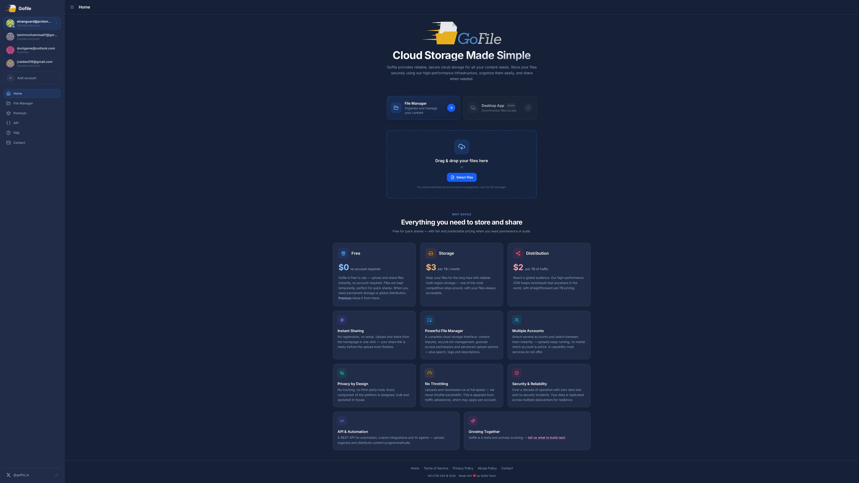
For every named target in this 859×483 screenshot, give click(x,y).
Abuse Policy (487, 468)
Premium (344, 298)
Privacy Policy (463, 468)
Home (415, 468)
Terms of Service (436, 468)
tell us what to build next (546, 437)
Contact (507, 468)
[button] (462, 164)
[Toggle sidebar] (72, 7)
